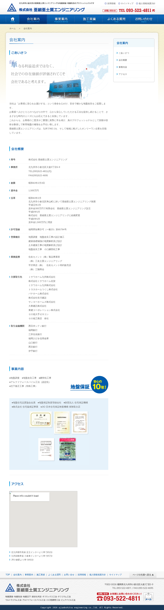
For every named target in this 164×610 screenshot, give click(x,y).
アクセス (123, 74)
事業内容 (123, 67)
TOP (8, 574)
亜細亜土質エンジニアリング (12, 19)
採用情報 (111, 3)
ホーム (12, 28)
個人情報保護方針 (147, 3)
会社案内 (33, 19)
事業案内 (61, 19)
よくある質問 (116, 19)
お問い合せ (69, 574)
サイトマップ (127, 3)
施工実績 (88, 19)
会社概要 (123, 60)
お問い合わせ (144, 19)
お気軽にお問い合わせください (149, 597)
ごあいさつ (124, 53)
